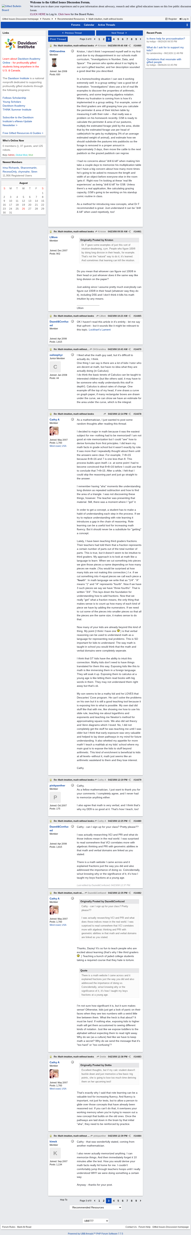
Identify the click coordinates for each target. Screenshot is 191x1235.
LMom (102, 316)
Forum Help (145, 1227)
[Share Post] (129, 46)
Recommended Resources (71, 19)
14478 (138, 414)
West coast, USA (58, 446)
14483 (138, 1056)
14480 (138, 821)
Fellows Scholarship (14, 97)
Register (172, 19)
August (23, 183)
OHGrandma (99, 349)
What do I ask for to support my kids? (165, 49)
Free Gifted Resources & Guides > (23, 133)
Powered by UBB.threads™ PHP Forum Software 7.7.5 (95, 1233)
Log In (185, 19)
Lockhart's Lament (100, 329)
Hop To (63, 1199)
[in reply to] (104, 414)
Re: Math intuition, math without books (74, 45)
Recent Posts (154, 32)
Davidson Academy (14, 105)
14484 (138, 1136)
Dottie (102, 1056)
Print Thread (58, 39)
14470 (138, 349)
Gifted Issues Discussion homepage (20, 19)
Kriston (102, 45)
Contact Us (131, 1227)
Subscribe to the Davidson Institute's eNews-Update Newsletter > (18, 121)
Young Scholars (12, 101)
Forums (46, 19)
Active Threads (106, 24)
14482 (138, 893)
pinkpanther (99, 1136)
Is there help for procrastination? (166, 38)
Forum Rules (8, 1227)
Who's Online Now (13, 140)
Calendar (89, 24)
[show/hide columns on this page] (187, 24)
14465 (138, 316)
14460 (138, 45)
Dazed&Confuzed (96, 893)
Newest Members (12, 162)
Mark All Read (24, 1227)
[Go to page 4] (140, 39)
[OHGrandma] (54, 66)
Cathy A (101, 780)
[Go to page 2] (95, 39)
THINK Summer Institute (17, 109)
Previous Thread (73, 33)
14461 (138, 231)
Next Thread (118, 33)
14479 (138, 780)
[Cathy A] (54, 435)
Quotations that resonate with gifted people (164, 61)
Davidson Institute (18, 78)
